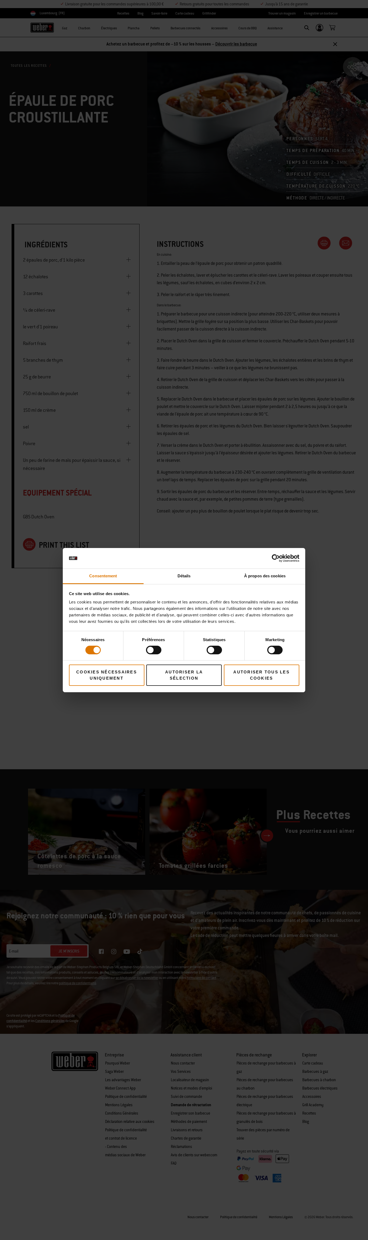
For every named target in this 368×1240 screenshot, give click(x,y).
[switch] (153, 650)
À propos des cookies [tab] (265, 576)
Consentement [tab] (103, 576)
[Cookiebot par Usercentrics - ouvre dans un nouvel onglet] (275, 558)
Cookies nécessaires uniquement (106, 675)
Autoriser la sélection (184, 675)
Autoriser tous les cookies (261, 675)
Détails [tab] (184, 576)
